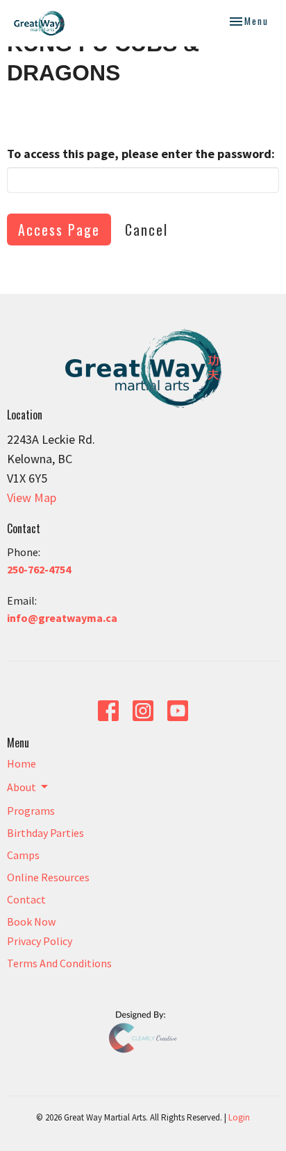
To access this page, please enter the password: (141, 154)
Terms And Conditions (59, 963)
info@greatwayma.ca (62, 618)
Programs (31, 810)
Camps (23, 855)
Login (239, 1117)
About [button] (21, 787)
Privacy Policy (39, 941)
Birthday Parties (45, 833)
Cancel (146, 229)
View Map (31, 497)
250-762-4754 (39, 569)
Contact (26, 899)
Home (21, 763)
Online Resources (48, 877)
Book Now (31, 921)
